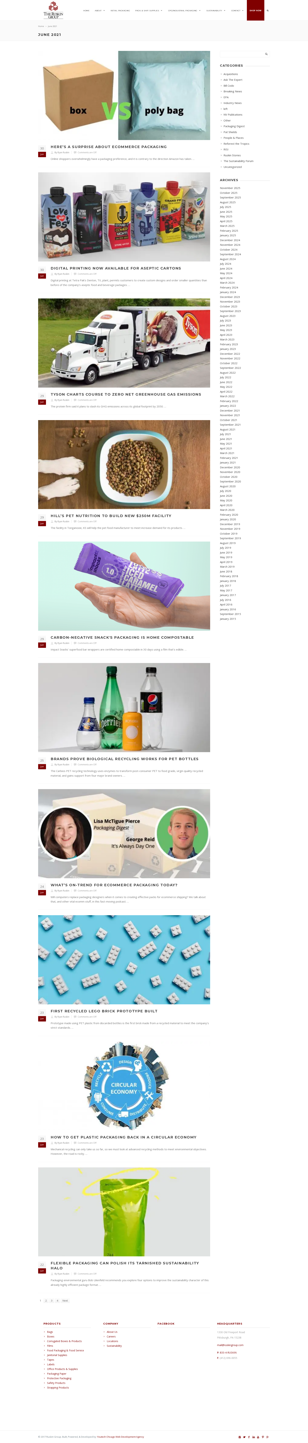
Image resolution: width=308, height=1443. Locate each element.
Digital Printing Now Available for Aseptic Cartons (116, 268)
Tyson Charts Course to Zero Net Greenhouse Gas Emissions (126, 394)
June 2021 (226, 439)
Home (86, 10)
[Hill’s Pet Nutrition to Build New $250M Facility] (124, 464)
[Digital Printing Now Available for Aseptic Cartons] (124, 216)
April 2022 (226, 391)
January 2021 (228, 462)
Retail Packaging (120, 10)
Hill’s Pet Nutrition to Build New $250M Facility (111, 516)
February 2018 (229, 576)
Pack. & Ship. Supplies (147, 10)
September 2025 (230, 197)
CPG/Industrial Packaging (182, 10)
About (98, 10)
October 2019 (228, 533)
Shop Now (256, 10)
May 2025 (226, 216)
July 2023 (225, 320)
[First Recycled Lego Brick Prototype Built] (124, 959)
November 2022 (230, 358)
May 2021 (226, 443)
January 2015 (228, 618)
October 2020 (228, 476)
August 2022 (228, 372)
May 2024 (226, 273)
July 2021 (225, 434)
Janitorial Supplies (57, 1355)
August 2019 (228, 543)
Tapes (50, 1359)
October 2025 (228, 193)
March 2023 (227, 339)
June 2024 (226, 268)
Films (50, 1345)
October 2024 (228, 249)
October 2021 (228, 420)
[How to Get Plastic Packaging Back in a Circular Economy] (124, 1085)
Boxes (50, 1336)
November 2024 (230, 244)
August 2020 (228, 486)
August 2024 (228, 259)
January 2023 (228, 349)
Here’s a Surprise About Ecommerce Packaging (109, 147)
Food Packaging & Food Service (65, 1350)
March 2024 (227, 282)
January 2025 (228, 235)
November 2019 (230, 528)
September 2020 (230, 481)
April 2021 (226, 448)
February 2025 (229, 230)
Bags (50, 1332)
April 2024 (226, 278)
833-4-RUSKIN (228, 1352)
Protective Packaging (59, 1378)
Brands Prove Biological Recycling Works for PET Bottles (125, 759)
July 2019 (225, 547)
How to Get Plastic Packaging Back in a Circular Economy (124, 1137)
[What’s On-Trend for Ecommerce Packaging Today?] (124, 833)
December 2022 (230, 353)
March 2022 (227, 396)
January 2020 (228, 519)
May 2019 (226, 557)
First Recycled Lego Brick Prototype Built (104, 1011)
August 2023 (228, 316)
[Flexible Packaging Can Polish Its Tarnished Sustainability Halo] (124, 1212)
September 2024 (230, 254)
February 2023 (229, 344)
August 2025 (228, 202)
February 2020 (229, 514)
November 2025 (230, 188)
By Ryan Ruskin (62, 152)
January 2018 (228, 581)
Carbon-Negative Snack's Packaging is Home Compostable (122, 637)
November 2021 (230, 415)
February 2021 (229, 458)
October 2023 (228, 306)
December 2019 (230, 524)
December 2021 (230, 410)
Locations (112, 1341)
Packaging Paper (56, 1373)
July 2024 (225, 263)
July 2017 (225, 585)
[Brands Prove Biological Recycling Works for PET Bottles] (124, 707)
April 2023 (226, 335)
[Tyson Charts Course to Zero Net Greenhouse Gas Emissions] (124, 343)
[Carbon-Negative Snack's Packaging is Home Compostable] (124, 586)
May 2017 (226, 590)
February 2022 (229, 401)
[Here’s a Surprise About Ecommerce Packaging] (124, 95)
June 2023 (226, 325)
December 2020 (230, 467)
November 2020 (230, 472)
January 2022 (228, 405)
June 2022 (226, 382)
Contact (235, 10)
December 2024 (230, 240)
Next (65, 1300)
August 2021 (228, 429)
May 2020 (226, 500)
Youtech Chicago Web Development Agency (120, 1436)
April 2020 (226, 505)
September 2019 (230, 538)
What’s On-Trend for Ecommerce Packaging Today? (114, 885)
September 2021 (230, 424)
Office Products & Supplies (62, 1369)
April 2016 (226, 604)
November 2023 (230, 301)
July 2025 (225, 207)
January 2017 (228, 595)
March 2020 (227, 510)
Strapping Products (58, 1387)
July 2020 (225, 491)
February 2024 (229, 287)
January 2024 (228, 292)
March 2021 (227, 453)
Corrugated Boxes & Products (64, 1341)
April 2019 (226, 562)
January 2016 (228, 609)
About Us (112, 1332)
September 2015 (230, 614)
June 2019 (226, 552)
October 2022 (228, 363)
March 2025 (227, 226)
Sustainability (214, 10)
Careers (111, 1336)
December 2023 (230, 297)
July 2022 (225, 377)
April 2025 (226, 221)
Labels (51, 1364)
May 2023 (226, 330)
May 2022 (226, 386)
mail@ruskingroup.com (230, 1345)
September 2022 (230, 368)
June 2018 (226, 571)
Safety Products (56, 1383)
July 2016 (225, 600)
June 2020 (226, 495)
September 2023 (230, 311)
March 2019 (227, 566)
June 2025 (226, 211)
